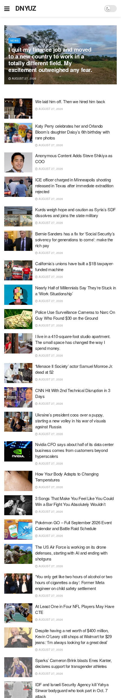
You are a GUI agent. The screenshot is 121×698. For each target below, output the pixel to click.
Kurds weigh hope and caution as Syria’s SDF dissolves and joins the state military (75, 212)
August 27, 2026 (23, 78)
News (14, 40)
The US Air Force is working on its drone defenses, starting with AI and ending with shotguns (71, 553)
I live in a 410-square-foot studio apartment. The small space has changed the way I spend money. (73, 342)
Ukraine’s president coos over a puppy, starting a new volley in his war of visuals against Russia (70, 420)
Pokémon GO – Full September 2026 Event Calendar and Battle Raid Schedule (73, 525)
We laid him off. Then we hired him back (70, 101)
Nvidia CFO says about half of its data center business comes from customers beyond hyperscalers (74, 450)
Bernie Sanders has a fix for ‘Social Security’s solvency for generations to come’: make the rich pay (75, 239)
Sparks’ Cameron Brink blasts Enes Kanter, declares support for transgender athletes (73, 663)
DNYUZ (25, 8)
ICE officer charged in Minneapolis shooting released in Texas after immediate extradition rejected (74, 185)
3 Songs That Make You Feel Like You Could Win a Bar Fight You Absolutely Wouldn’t (74, 501)
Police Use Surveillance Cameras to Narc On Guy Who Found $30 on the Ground (75, 315)
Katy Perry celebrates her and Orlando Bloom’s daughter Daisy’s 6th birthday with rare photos (72, 132)
